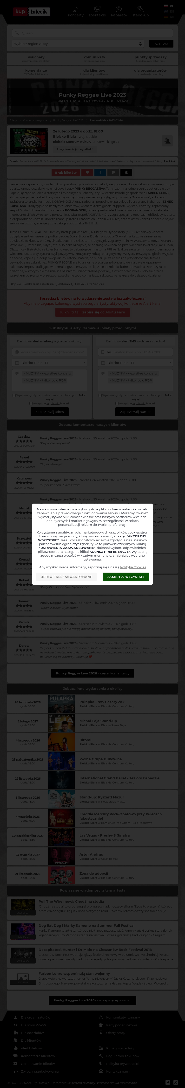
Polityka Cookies (133, 567)
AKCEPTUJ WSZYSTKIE (126, 577)
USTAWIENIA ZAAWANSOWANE (66, 577)
